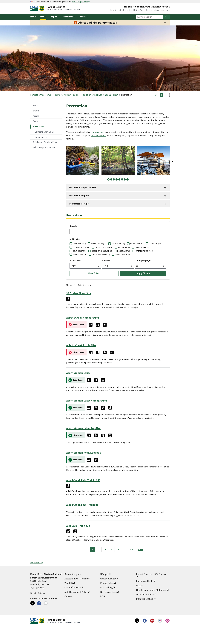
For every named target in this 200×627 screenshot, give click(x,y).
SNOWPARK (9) (124, 247)
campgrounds (98, 132)
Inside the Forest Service (141, 10)
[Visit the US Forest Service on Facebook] (144, 620)
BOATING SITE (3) (79, 251)
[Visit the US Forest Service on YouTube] (152, 620)
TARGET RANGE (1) (122, 254)
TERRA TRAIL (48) (118, 244)
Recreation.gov (71, 574)
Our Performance (72, 587)
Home (33, 16)
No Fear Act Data (108, 591)
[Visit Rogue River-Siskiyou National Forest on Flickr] (45, 603)
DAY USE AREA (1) (80, 254)
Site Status (75, 260)
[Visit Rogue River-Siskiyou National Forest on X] (32, 603)
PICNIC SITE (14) (155, 244)
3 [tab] (114, 179)
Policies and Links (144, 581)
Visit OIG (68, 582)
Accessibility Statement (76, 578)
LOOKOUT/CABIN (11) (81, 247)
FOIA (102, 596)
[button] (156, 95)
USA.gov (104, 574)
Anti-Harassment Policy (75, 591)
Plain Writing (106, 587)
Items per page (142, 260)
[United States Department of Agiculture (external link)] (34, 8)
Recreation (38, 126)
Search (73, 226)
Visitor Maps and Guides (44, 147)
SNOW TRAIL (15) (137, 244)
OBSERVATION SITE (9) (104, 247)
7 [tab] (125, 179)
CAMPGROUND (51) (98, 244)
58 (131, 549)
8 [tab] (127, 179)
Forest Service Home (119, 10)
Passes (36, 115)
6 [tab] (122, 179)
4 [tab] (117, 179)
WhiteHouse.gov (108, 578)
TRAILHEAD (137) (79, 244)
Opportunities (41, 137)
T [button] (161, 95)
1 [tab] (108, 179)
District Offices (37, 593)
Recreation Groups (79, 203)
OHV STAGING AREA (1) (101, 254)
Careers (68, 596)
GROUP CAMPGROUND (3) (102, 251)
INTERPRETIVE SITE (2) (144, 251)
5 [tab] (119, 179)
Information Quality (146, 598)
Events (36, 110)
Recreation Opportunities (82, 187)
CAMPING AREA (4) (142, 247)
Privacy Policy (107, 582)
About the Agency (162, 10)
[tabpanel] (82, 160)
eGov (138, 585)
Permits (36, 121)
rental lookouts (98, 135)
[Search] (166, 17)
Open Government (145, 594)
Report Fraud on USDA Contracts (152, 574)
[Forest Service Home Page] (41, 8)
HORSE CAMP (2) (123, 251)
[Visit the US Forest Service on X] (137, 620)
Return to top (36, 562)
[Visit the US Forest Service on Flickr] (160, 620)
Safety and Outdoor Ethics (45, 142)
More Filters (94, 273)
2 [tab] (111, 179)
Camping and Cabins (44, 131)
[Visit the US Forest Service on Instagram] (167, 620)
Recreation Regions (79, 195)
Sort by (106, 260)
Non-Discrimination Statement (151, 590)
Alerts (35, 105)
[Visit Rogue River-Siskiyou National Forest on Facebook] (39, 603)
